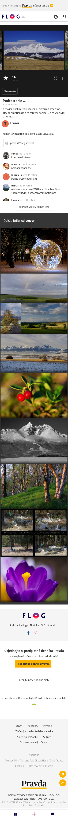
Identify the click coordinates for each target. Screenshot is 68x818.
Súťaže (47, 737)
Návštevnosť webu (27, 737)
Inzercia (47, 726)
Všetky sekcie (41, 5)
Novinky (34, 625)
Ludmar (15, 200)
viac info (40, 805)
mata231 (16, 164)
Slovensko (10, 91)
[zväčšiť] (55, 78)
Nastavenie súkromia (41, 766)
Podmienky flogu (19, 625)
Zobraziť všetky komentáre (34, 207)
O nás (19, 726)
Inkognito (16, 175)
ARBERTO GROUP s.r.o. (41, 799)
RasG (14, 185)
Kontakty (33, 726)
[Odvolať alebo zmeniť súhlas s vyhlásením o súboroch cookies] (62, 774)
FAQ (43, 625)
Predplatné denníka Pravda (33, 664)
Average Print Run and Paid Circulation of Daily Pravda (34, 760)
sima (14, 153)
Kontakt (52, 625)
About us (34, 755)
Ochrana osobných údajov (34, 742)
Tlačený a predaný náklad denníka (34, 731)
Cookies (19, 766)
